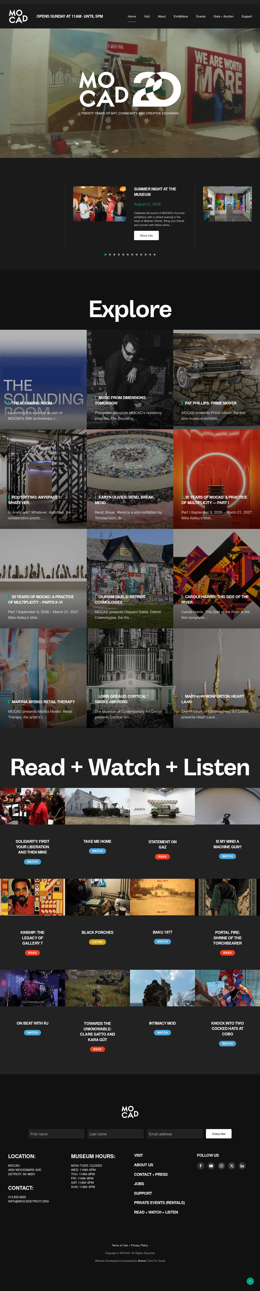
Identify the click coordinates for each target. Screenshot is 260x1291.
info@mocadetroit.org (28, 1201)
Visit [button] (147, 16)
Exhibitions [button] (181, 16)
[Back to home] (18, 16)
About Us (143, 1164)
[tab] (105, 255)
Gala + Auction (223, 16)
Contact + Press (151, 1174)
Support (143, 1193)
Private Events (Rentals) (159, 1202)
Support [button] (247, 16)
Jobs (139, 1183)
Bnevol (142, 1261)
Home (132, 16)
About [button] (162, 16)
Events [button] (201, 16)
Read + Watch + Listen (156, 1212)
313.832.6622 (17, 1197)
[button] (250, 1281)
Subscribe (218, 1134)
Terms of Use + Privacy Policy (130, 1245)
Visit (138, 1155)
